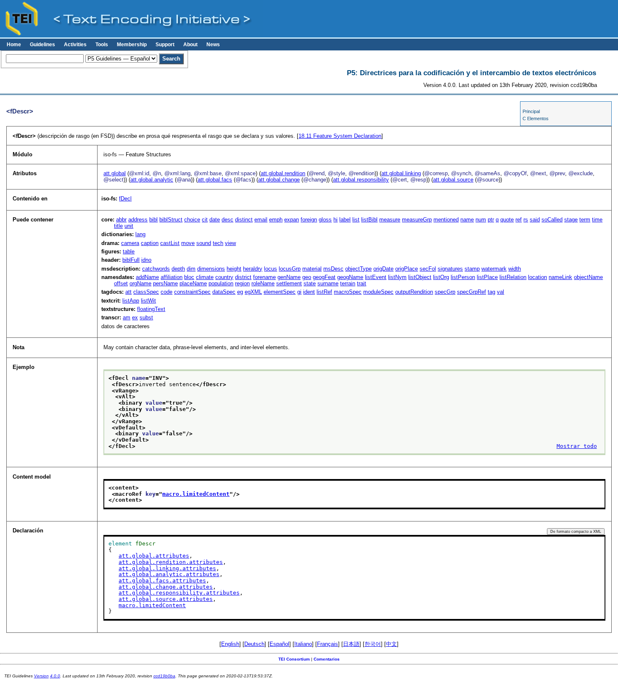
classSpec (146, 292)
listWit (148, 301)
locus (270, 269)
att (128, 292)
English (230, 644)
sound (203, 243)
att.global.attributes (154, 556)
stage (571, 219)
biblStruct (170, 219)
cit (205, 219)
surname (327, 283)
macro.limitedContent (196, 494)
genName (289, 277)
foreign (309, 219)
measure (389, 219)
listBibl (369, 219)
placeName (193, 283)
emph (276, 219)
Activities (75, 44)
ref (518, 219)
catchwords (156, 269)
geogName (350, 277)
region (242, 283)
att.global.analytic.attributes (169, 574)
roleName (263, 283)
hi (335, 219)
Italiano (303, 644)
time (597, 219)
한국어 (372, 644)
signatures (450, 269)
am (126, 317)
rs (525, 219)
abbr (121, 219)
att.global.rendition (283, 173)
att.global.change (279, 179)
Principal (531, 111)
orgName (140, 283)
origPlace (406, 269)
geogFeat (324, 277)
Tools (101, 44)
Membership (132, 44)
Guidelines (42, 44)
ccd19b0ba (164, 676)
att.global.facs (215, 179)
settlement (289, 283)
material (312, 269)
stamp (472, 269)
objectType (358, 269)
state (310, 283)
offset (121, 283)
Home (14, 44)
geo (306, 277)
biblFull (131, 260)
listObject (419, 277)
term (584, 219)
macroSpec (348, 292)
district (243, 277)
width (514, 269)
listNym (397, 277)
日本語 (351, 644)
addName (147, 277)
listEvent (375, 277)
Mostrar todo (577, 446)
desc (227, 219)
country (224, 277)
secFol (428, 269)
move (188, 243)
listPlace (487, 277)
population (221, 283)
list (355, 219)
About (190, 44)
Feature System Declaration (339, 136)
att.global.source (453, 179)
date (214, 219)
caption (149, 243)
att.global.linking (401, 173)
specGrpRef (471, 292)
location (537, 277)
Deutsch (254, 644)
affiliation (171, 277)
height (234, 269)
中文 (391, 644)
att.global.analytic (151, 179)
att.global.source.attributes (166, 599)
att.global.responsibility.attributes (179, 593)
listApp (130, 301)
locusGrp (290, 269)
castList (170, 243)
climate (205, 277)
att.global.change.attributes (166, 587)
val (500, 292)
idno (146, 260)
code (166, 292)
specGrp (445, 292)
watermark (494, 269)
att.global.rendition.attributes (171, 562)
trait (361, 283)
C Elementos (536, 118)
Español (279, 644)
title (118, 226)
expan (291, 219)
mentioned (446, 219)
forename (264, 277)
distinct (244, 219)
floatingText (151, 309)
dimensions (211, 269)
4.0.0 (55, 676)
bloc (189, 277)
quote (507, 219)
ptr (491, 219)
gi (299, 292)
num (480, 219)
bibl (153, 219)
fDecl (125, 198)
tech (218, 243)
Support (165, 44)
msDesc (333, 269)
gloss (325, 219)
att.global (114, 173)
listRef (324, 292)
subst (146, 317)
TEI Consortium (294, 659)
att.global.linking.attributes (167, 568)
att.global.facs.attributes (162, 580)
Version (41, 676)
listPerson (463, 277)
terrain (347, 283)
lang (140, 234)
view (230, 243)
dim (191, 269)
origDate (383, 269)
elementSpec (280, 292)
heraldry (252, 269)
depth (178, 269)
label (345, 219)
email (260, 219)
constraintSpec (192, 292)
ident (309, 292)
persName (165, 283)
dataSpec (223, 292)
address (138, 219)
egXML (253, 292)
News (213, 44)
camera (130, 243)
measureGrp (417, 219)
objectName (588, 277)
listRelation (512, 277)
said (535, 219)
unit (128, 226)
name (467, 219)
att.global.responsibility (361, 179)
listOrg (441, 277)
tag (491, 292)
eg (240, 292)
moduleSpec (378, 292)
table (129, 251)
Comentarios (327, 659)
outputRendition (414, 292)
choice (192, 219)
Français (327, 644)
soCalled (552, 219)
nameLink (560, 277)
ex (135, 317)
